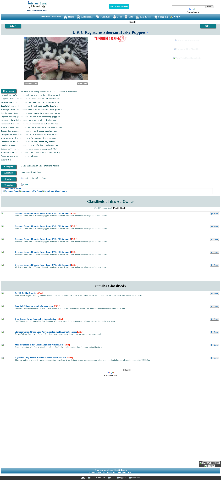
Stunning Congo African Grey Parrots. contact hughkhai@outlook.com (49, 332)
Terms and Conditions (116, 472)
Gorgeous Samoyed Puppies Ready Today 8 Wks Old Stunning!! (46, 213)
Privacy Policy (95, 472)
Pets (131, 16)
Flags (25, 184)
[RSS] (111, 478)
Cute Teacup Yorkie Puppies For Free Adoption (39, 319)
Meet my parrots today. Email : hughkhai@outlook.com (42, 345)
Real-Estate (145, 16)
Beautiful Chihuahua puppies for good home (37, 306)
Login (177, 16)
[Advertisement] (110, 417)
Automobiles (87, 16)
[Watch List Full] (96, 478)
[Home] (83, 477)
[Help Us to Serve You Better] (200, 463)
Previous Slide (31, 84)
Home (71, 16)
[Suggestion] (134, 478)
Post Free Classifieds (119, 6)
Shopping (163, 16)
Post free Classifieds (51, 16)
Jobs (119, 16)
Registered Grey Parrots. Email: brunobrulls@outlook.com (44, 358)
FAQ (130, 472)
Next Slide (82, 84)
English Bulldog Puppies (29, 293)
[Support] (121, 478)
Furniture (105, 16)
